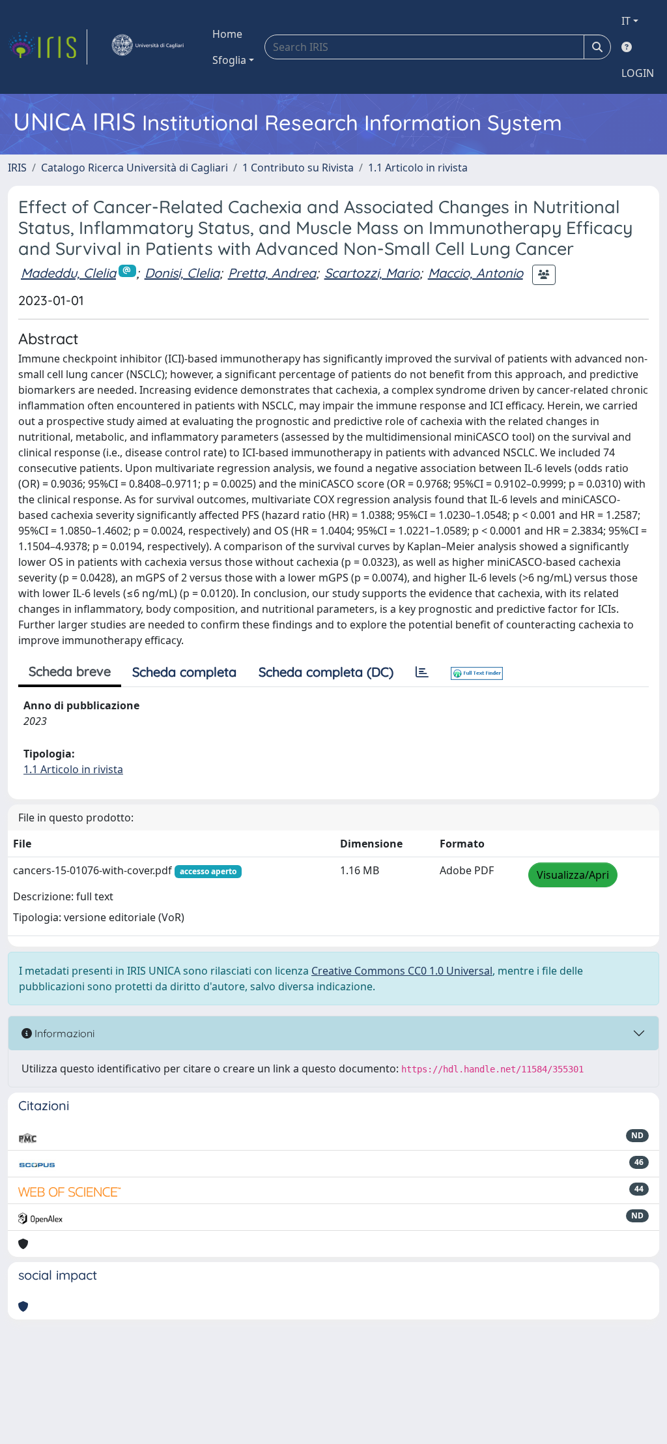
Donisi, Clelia (182, 273)
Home (227, 34)
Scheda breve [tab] (70, 671)
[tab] (422, 672)
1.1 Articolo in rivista (418, 167)
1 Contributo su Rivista (298, 167)
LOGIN (637, 73)
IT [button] (626, 21)
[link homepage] (47, 47)
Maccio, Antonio (475, 273)
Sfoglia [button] (229, 60)
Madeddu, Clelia (68, 273)
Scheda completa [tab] (184, 672)
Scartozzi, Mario (371, 273)
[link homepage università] (147, 47)
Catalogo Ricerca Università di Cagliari (134, 167)
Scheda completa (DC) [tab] (326, 672)
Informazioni (63, 1033)
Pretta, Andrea (272, 273)
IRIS (17, 167)
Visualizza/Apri (573, 875)
